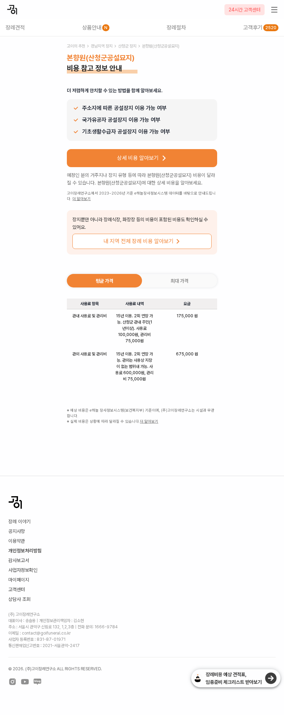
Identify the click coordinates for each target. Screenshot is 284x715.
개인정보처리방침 (25, 550)
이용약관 (16, 541)
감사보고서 (18, 560)
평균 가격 (104, 281)
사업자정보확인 (22, 570)
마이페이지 (18, 580)
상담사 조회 (19, 599)
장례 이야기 (19, 521)
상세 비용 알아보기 (138, 158)
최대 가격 (179, 281)
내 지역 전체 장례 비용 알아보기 (139, 241)
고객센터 (16, 589)
